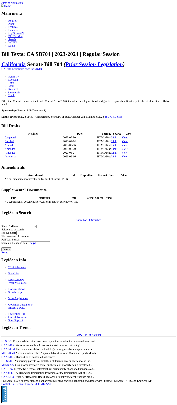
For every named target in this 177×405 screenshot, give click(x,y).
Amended (10, 145)
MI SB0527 (7, 364)
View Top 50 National (88, 334)
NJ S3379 (6, 341)
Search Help (15, 292)
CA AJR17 (7, 372)
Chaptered (10, 137)
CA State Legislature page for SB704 (21, 68)
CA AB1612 (8, 357)
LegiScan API (16, 33)
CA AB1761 (8, 349)
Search (12, 39)
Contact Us (7, 384)
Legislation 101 (16, 313)
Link (114, 137)
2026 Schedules (17, 267)
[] (32, 243)
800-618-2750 (43, 384)
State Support (15, 320)
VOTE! (12, 42)
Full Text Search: (11, 239)
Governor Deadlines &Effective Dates (20, 306)
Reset (4, 252)
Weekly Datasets (17, 282)
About (11, 23)
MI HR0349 (8, 353)
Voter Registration (18, 298)
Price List (13, 273)
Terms (19, 384)
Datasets (12, 30)
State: (4, 226)
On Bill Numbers (17, 317)
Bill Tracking (15, 36)
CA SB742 (7, 368)
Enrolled (9, 141)
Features (12, 26)
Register (12, 20)
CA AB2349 (8, 376)
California (13, 64)
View (125, 137)
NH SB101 (7, 361)
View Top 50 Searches (88, 220)
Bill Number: (8, 232)
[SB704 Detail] (113, 116)
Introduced (10, 156)
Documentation (16, 289)
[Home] (6, 5)
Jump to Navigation (12, 2)
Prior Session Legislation (94, 64)
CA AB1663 (8, 345)
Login (11, 45)
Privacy (29, 384)
